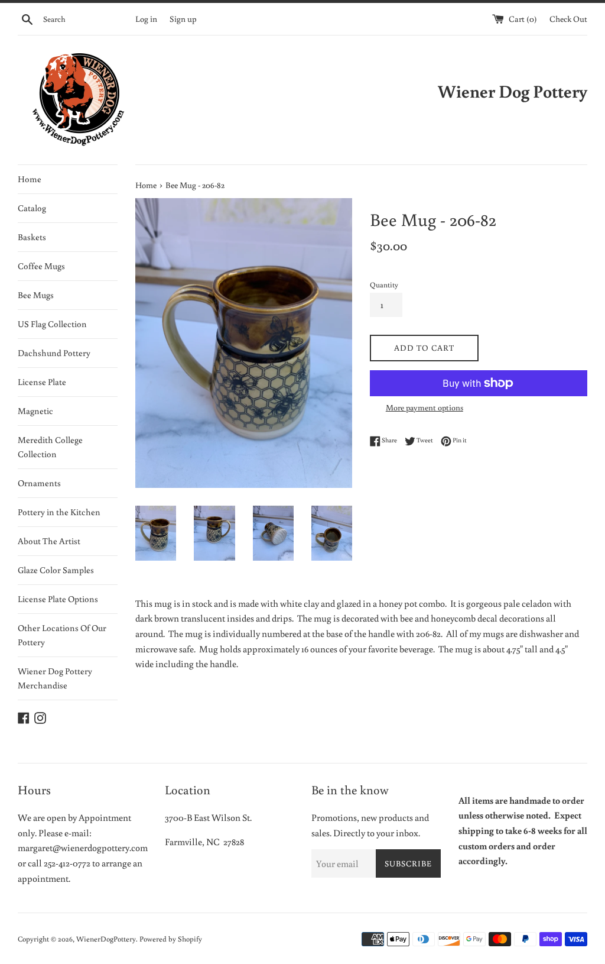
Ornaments (39, 483)
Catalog (32, 207)
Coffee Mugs (41, 265)
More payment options (424, 407)
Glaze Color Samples (56, 569)
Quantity (384, 284)
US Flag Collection (52, 323)
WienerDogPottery (106, 938)
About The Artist (49, 540)
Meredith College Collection (50, 447)
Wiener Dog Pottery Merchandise (55, 678)
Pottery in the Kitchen (59, 511)
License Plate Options (58, 598)
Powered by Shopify (170, 938)
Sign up (183, 18)
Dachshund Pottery (54, 352)
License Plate (42, 381)
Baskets (32, 236)
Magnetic (35, 410)
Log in (146, 18)
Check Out (568, 18)
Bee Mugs (36, 294)
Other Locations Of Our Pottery (62, 635)
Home (29, 179)
